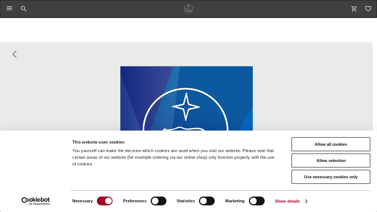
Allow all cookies (331, 144)
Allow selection (331, 160)
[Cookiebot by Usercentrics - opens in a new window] (36, 201)
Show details (287, 201)
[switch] (158, 201)
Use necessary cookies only (331, 176)
